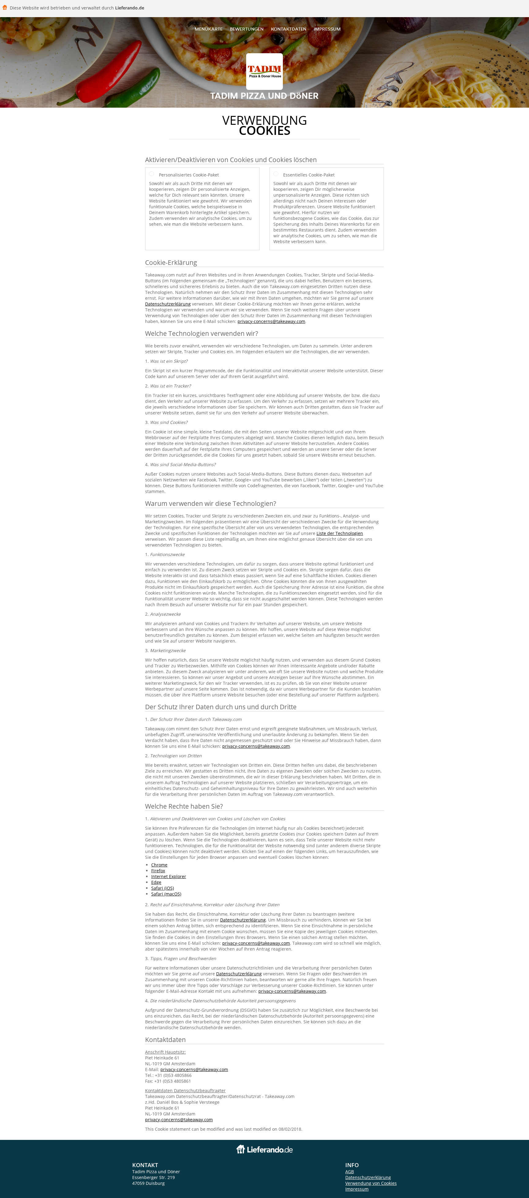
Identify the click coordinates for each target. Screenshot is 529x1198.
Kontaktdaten (288, 29)
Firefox (158, 870)
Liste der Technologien (340, 533)
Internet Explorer (168, 876)
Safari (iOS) (162, 888)
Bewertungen (247, 29)
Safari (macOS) (166, 894)
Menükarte (209, 29)
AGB (349, 1171)
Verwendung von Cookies (371, 1183)
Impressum (327, 29)
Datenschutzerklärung (168, 304)
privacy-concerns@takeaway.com (271, 321)
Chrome (159, 865)
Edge (156, 882)
